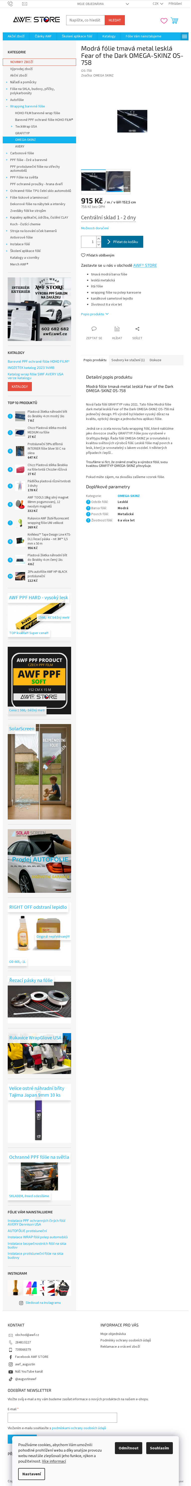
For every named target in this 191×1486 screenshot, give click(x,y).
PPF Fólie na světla (24, 177)
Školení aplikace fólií (25, 250)
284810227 (23, 1342)
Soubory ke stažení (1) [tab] (128, 360)
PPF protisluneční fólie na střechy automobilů (35, 168)
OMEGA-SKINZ (25, 139)
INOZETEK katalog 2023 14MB (31, 367)
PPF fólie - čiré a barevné (28, 160)
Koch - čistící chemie (25, 224)
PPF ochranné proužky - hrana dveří (36, 184)
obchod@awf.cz (27, 1334)
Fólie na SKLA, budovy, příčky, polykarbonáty (32, 91)
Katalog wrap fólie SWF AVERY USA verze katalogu (35, 376)
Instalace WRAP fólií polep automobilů (38, 1237)
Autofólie (17, 99)
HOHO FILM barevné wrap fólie (37, 113)
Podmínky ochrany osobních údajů (125, 1340)
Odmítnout (129, 1448)
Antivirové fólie (21, 237)
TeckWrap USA (26, 126)
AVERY (19, 146)
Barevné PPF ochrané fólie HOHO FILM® (44, 119)
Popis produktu (92, 314)
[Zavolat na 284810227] (15, 3)
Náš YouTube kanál (29, 1371)
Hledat (115, 20)
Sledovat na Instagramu (43, 1302)
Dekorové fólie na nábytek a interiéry (37, 204)
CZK (156, 3)
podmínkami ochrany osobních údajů (79, 1428)
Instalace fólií (20, 244)
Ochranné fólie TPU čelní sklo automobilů (40, 190)
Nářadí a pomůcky (23, 82)
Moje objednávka (90, 4)
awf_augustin (25, 1364)
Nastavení (31, 1474)
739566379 (23, 1349)
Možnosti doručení (95, 228)
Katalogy (20, 386)
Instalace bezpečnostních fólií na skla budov (37, 1245)
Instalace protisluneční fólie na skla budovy (35, 1255)
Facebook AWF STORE (31, 1356)
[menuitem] (16, 36)
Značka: (97, 75)
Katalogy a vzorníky (24, 257)
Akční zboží (18, 75)
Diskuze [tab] (155, 360)
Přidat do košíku (125, 242)
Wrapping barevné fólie (27, 106)
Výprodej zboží (21, 69)
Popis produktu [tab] (95, 360)
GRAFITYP (22, 133)
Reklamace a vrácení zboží (120, 1346)
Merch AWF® (19, 264)
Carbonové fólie (22, 153)
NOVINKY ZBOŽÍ (21, 62)
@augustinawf (25, 1379)
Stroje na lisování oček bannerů (33, 231)
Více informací (54, 1461)
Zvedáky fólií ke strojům (28, 210)
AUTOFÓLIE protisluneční (27, 1231)
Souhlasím (159, 1448)
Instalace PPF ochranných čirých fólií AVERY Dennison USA (36, 1222)
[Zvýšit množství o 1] (98, 239)
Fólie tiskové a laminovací (29, 197)
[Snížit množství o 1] (98, 245)
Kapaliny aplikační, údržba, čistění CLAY (39, 217)
